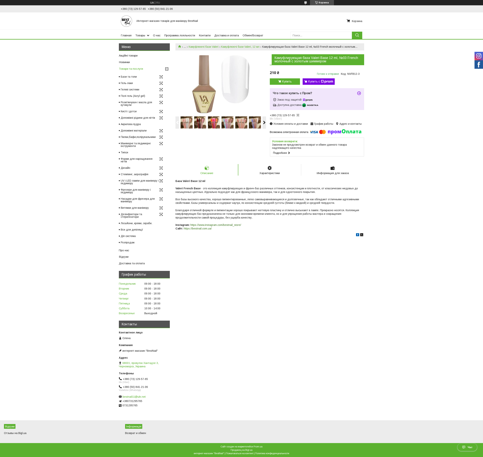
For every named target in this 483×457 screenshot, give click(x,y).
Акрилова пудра (131, 124)
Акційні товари (128, 55)
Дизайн (125, 167)
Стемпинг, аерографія (134, 174)
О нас (157, 35)
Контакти (205, 35)
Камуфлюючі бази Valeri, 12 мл (240, 46)
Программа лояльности (179, 35)
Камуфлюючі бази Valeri (203, 46)
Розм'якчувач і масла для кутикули (136, 103)
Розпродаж (128, 242)
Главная (126, 35)
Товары (140, 35)
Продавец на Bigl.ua (241, 450)
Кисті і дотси (129, 111)
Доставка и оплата (226, 35)
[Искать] (357, 35)
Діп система (128, 236)
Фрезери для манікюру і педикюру (136, 191)
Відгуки (123, 256)
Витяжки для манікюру (135, 207)
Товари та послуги (131, 68)
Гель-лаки (127, 83)
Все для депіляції (132, 229)
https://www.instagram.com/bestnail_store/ (215, 224)
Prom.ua (258, 446)
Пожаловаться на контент (239, 453)
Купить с (314, 81)
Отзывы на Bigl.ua (15, 433)
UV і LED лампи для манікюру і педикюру (140, 182)
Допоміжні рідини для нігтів (138, 117)
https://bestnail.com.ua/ (198, 228)
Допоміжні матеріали (134, 130)
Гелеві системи (130, 89)
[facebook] (357, 235)
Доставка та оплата (132, 263)
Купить (287, 81)
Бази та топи (129, 76)
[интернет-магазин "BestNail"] (126, 20)
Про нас (124, 250)
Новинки (124, 62)
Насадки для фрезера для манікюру (138, 200)
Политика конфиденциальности (272, 453)
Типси (124, 152)
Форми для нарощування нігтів (136, 160)
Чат (470, 447)
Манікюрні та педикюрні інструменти (136, 144)
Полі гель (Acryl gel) (133, 95)
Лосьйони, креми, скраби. (136, 223)
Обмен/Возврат (253, 35)
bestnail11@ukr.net (134, 396)
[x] (361, 235)
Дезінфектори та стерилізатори (131, 215)
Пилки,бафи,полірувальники (138, 136)
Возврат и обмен (135, 433)
